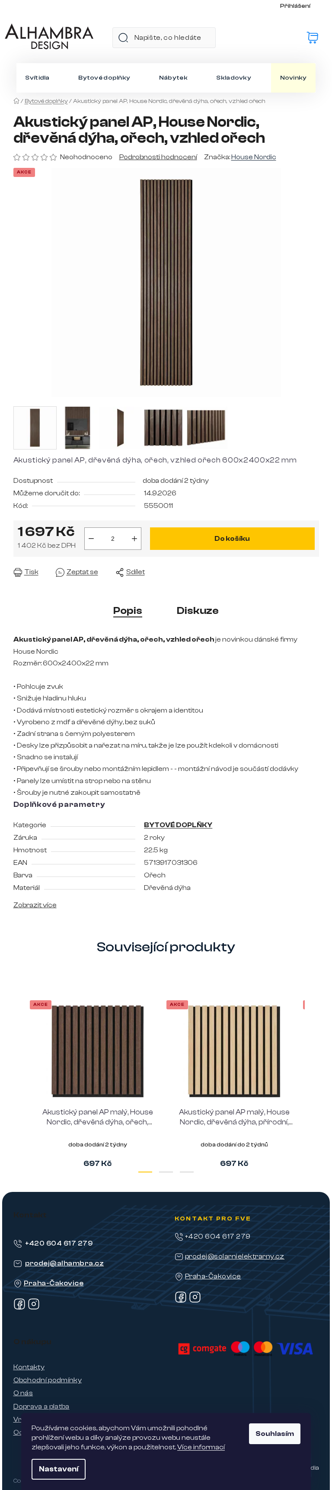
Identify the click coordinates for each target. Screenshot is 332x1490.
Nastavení (58, 1469)
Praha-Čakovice (54, 1283)
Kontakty (29, 1367)
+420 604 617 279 (59, 1243)
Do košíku (232, 539)
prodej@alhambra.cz (64, 1263)
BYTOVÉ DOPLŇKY (178, 825)
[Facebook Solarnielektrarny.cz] (181, 1301)
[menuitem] (37, 78)
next (312, 1083)
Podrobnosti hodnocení (158, 157)
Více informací (201, 1447)
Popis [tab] (127, 611)
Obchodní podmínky (47, 1380)
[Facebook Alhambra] (19, 1308)
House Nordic (253, 157)
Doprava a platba (41, 1406)
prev (20, 1083)
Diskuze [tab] (198, 611)
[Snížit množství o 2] (91, 538)
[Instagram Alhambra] (34, 1308)
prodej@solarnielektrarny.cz (234, 1256)
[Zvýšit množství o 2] (134, 538)
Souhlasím (274, 1434)
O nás (23, 1393)
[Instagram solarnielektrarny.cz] (195, 1301)
